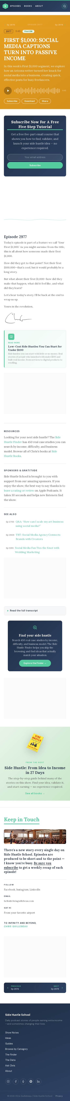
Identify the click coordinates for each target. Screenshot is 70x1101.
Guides (9, 1043)
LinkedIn (35, 889)
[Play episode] (8, 91)
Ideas (8, 1038)
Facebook (9, 889)
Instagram (22, 889)
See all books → (35, 793)
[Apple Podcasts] (23, 1081)
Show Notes (12, 1032)
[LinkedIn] (38, 1081)
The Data (10, 1060)
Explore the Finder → (35, 663)
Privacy (59, 1096)
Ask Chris (10, 1065)
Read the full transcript (24, 610)
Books (28, 6)
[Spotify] (31, 1081)
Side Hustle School (17, 1015)
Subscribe (12, 101)
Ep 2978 (59, 24)
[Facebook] (16, 1081)
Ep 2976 (11, 24)
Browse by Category (16, 1049)
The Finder (11, 1054)
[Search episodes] (64, 6)
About (39, 6)
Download (29, 101)
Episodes (15, 6)
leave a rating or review (19, 490)
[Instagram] (8, 1081)
